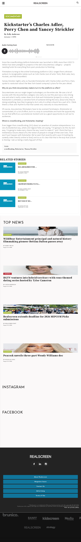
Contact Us (40, 486)
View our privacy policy (71, 507)
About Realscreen (40, 477)
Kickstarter (19, 149)
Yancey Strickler (31, 149)
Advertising (40, 491)
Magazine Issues (40, 481)
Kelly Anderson (13, 34)
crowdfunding (9, 149)
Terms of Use (40, 495)
